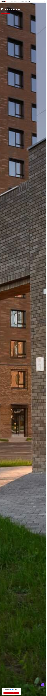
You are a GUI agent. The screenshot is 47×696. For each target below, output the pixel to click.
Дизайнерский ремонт (22, 1)
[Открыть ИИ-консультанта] (42, 684)
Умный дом (26, 1)
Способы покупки (15, 1)
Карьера (29, 1)
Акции (18, 1)
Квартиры (12, 1)
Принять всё (11, 692)
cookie (11, 689)
